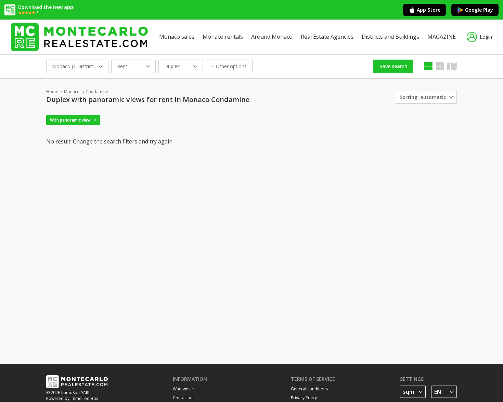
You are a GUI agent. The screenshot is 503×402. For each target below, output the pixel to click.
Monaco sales (176, 36)
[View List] (428, 66)
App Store (428, 10)
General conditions (309, 389)
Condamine (97, 92)
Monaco (72, 92)
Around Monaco (272, 36)
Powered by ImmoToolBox (72, 398)
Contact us (183, 398)
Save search (393, 66)
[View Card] (440, 66)
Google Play (479, 10)
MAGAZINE (441, 36)
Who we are (184, 389)
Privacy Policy (304, 398)
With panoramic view (70, 120)
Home (52, 92)
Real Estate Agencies (327, 36)
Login (486, 37)
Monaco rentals (223, 36)
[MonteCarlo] (79, 37)
